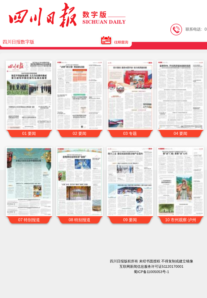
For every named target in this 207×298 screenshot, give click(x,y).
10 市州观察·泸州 (180, 220)
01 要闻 (29, 133)
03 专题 (130, 133)
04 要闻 (180, 133)
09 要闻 (130, 220)
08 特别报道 (79, 220)
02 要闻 (79, 133)
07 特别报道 (29, 220)
